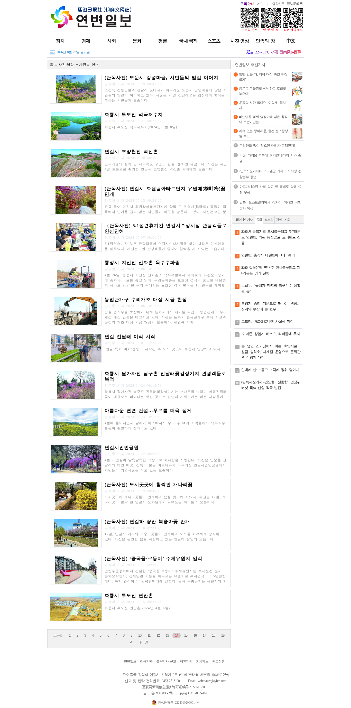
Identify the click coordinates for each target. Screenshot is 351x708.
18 (213, 635)
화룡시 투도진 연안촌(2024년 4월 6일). (138, 608)
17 (204, 635)
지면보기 (263, 4)
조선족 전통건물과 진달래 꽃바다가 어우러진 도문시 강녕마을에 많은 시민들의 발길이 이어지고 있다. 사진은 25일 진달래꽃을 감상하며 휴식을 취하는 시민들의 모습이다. (166, 95)
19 (222, 635)
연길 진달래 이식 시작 (130, 336)
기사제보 (202, 661)
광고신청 (218, 661)
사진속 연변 (89, 65)
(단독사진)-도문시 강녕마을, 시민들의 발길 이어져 (161, 77)
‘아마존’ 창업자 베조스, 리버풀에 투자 (270, 334)
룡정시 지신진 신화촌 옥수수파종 (142, 262)
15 (185, 635)
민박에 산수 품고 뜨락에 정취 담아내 (270, 370)
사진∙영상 (66, 65)
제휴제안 (186, 661)
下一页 (143, 642)
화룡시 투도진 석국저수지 (134, 114)
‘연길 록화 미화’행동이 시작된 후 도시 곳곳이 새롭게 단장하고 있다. (163, 349)
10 (139, 635)
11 (148, 635)
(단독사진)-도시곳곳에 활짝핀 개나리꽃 (149, 484)
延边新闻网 (294, 4)
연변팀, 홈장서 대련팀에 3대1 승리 (268, 255)
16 (195, 635)
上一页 (58, 635)
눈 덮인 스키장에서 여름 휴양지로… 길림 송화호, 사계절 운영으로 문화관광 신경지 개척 (270, 351)
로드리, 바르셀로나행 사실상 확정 (267, 321)
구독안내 (247, 4)
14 (176, 635)
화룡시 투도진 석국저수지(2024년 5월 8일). (141, 127)
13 (167, 635)
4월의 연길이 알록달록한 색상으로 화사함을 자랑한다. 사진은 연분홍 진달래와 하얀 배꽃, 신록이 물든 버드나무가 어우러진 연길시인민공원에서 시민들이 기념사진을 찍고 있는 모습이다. (165, 465)
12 (158, 635)
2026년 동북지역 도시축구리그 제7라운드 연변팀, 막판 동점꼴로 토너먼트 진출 (270, 237)
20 (131, 642)
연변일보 (130, 661)
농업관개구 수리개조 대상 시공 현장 (146, 299)
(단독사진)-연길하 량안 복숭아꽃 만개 (147, 521)
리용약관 (146, 661)
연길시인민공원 (122, 447)
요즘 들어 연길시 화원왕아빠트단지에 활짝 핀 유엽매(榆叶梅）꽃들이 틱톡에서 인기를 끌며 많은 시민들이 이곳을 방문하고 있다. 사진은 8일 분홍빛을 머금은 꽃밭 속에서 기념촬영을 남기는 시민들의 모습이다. (165, 212)
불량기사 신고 (166, 661)
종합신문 (278, 4)
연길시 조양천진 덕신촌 (131, 151)
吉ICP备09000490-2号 (158, 693)
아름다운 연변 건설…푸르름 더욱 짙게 (148, 410)
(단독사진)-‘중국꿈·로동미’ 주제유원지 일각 (153, 558)
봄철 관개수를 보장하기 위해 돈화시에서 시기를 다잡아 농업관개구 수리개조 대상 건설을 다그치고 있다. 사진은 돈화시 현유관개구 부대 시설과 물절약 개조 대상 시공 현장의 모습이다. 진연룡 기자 (166, 317)
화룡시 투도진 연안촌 (129, 595)
